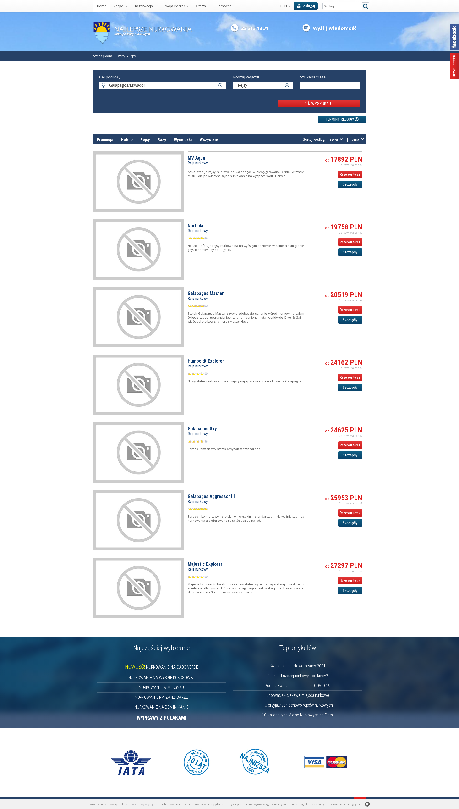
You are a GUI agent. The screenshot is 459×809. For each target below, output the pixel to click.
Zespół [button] (119, 6)
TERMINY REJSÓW (340, 119)
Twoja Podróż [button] (174, 6)
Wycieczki (183, 139)
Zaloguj (309, 5)
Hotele (127, 139)
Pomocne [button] (224, 6)
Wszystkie (209, 139)
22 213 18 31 (254, 28)
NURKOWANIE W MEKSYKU (161, 687)
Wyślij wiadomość (334, 28)
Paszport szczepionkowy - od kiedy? (298, 675)
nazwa (334, 139)
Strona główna (103, 56)
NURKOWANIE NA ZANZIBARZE (161, 697)
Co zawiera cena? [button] (350, 165)
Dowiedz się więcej (141, 804)
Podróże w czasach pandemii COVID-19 (297, 685)
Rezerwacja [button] (144, 6)
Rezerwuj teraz (350, 174)
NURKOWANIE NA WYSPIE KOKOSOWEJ (161, 677)
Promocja (105, 139)
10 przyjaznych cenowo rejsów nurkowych (298, 705)
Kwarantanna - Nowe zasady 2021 (298, 665)
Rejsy (132, 56)
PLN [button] (284, 6)
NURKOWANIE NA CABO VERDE (161, 667)
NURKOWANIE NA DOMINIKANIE (161, 706)
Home (101, 6)
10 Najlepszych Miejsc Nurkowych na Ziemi (297, 714)
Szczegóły (350, 184)
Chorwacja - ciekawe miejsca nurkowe (297, 695)
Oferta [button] (201, 6)
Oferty (120, 56)
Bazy (162, 139)
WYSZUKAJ (321, 103)
